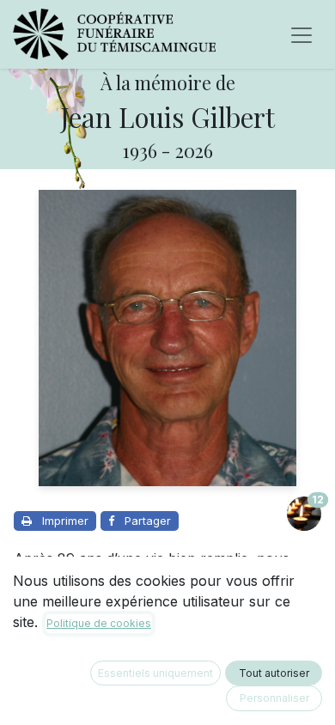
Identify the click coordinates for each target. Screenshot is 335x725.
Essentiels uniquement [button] (155, 673)
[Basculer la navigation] (301, 34)
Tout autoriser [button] (274, 673)
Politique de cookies (98, 623)
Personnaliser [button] (274, 697)
